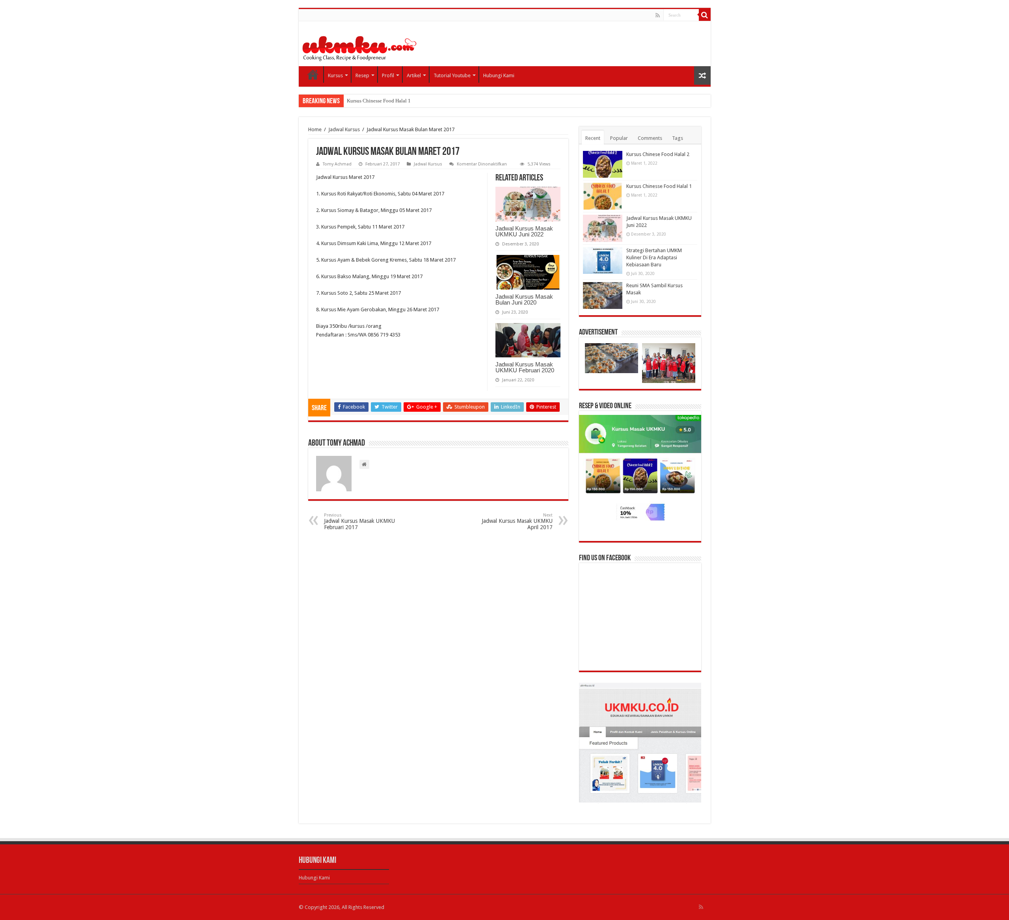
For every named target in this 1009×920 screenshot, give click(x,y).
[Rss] (658, 15)
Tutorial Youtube (452, 75)
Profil (388, 75)
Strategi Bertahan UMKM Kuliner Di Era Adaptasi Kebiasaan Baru (654, 257)
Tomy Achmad (337, 164)
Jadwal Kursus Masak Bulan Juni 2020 (524, 299)
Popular (619, 138)
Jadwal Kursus (344, 129)
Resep (362, 75)
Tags (677, 138)
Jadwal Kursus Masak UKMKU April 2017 (517, 521)
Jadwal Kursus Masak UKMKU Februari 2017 (359, 521)
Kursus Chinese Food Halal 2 (657, 154)
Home (313, 74)
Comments (650, 138)
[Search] (705, 15)
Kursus (335, 75)
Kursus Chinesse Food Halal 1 (379, 101)
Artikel (414, 75)
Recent (592, 138)
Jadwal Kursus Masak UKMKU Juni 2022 (524, 231)
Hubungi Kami (498, 75)
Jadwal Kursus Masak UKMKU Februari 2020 (524, 367)
